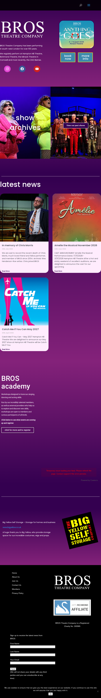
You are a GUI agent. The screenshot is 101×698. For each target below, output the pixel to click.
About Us (16, 577)
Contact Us (16, 585)
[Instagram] (7, 69)
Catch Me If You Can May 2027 (20, 329)
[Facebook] (22, 69)
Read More (6, 271)
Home (14, 573)
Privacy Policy (17, 593)
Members (16, 589)
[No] (97, 691)
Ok (50, 694)
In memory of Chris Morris (17, 245)
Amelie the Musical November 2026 (75, 245)
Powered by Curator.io (89, 480)
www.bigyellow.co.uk (12, 527)
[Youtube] (37, 69)
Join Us (15, 581)
